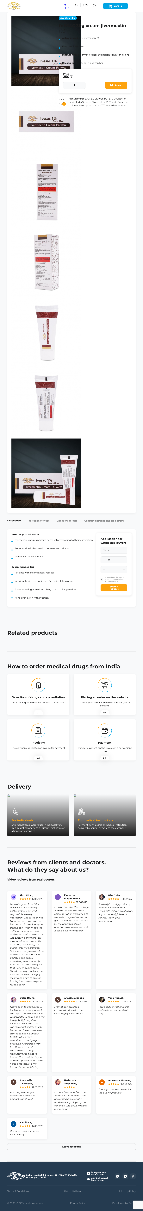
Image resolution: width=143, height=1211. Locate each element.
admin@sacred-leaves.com (100, 1179)
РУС (75, 4)
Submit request (114, 587)
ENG (85, 4)
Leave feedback (71, 1146)
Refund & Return (73, 1191)
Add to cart (116, 85)
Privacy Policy (77, 1203)
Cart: (118, 6)
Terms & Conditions (18, 1191)
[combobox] (106, 560)
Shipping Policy (127, 1191)
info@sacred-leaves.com (98, 1173)
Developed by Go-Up (124, 1203)
